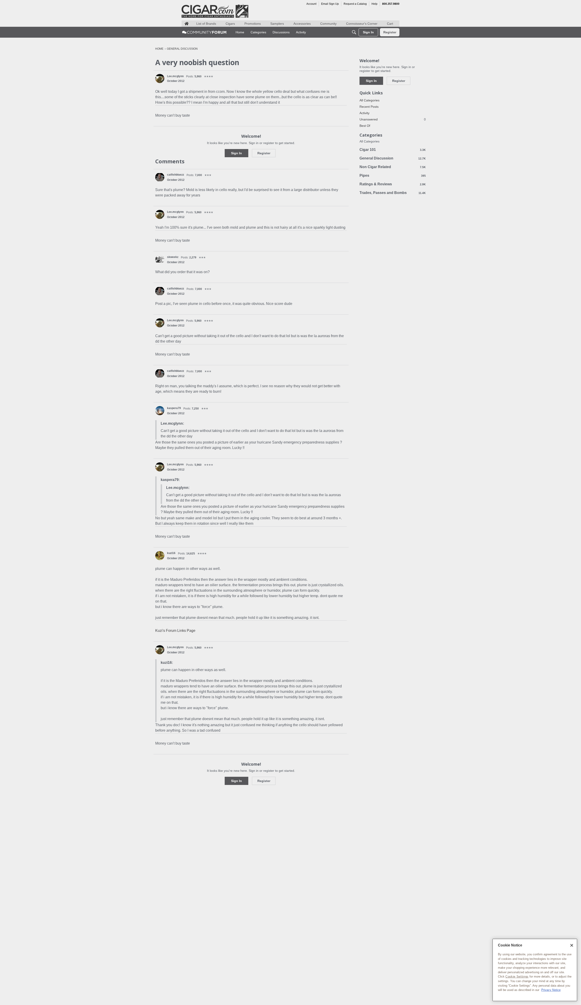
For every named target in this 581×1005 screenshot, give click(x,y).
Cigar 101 (392, 150)
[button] (159, 78)
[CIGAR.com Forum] (204, 32)
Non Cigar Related (392, 167)
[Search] (354, 32)
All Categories (369, 100)
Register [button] (263, 153)
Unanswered (392, 119)
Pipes (392, 175)
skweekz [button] (172, 257)
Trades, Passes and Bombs (392, 193)
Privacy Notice (551, 990)
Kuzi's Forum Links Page (175, 630)
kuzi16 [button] (171, 553)
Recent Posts (369, 106)
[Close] (572, 945)
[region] (534, 970)
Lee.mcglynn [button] (175, 76)
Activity (364, 113)
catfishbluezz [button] (175, 174)
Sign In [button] (236, 153)
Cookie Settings (517, 976)
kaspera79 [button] (174, 408)
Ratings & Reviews (392, 184)
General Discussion (392, 158)
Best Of (364, 125)
